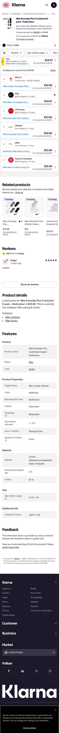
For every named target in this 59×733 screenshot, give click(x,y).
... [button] (48, 14)
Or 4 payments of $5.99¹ (42, 153)
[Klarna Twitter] (36, 671)
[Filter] (4, 52)
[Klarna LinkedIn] (22, 671)
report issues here (10, 547)
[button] (8, 23)
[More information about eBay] (3, 144)
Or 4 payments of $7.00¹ (42, 136)
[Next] (53, 216)
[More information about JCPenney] (3, 111)
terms (16, 558)
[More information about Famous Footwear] (3, 160)
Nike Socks (11, 320)
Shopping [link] (15, 14)
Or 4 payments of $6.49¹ (42, 169)
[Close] (55, 710)
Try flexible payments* (25, 39)
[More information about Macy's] (3, 79)
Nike (31, 362)
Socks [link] (54, 14)
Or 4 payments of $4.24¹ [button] (10, 233)
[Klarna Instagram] (50, 671)
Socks (32, 369)
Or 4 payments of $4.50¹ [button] (31, 233)
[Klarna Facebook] (8, 671)
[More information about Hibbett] (3, 127)
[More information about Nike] (3, 95)
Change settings (29, 728)
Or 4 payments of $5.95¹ (42, 120)
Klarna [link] (5, 14)
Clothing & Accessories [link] (34, 14)
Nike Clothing (12, 317)
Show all (19, 192)
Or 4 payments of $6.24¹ (43, 63)
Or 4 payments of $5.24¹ (42, 88)
